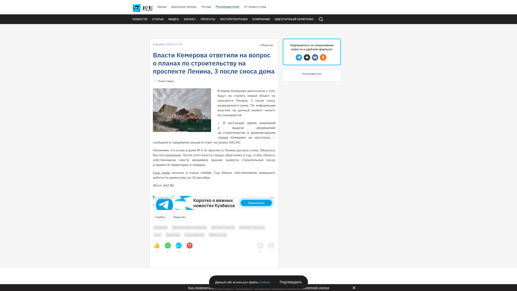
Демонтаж (173, 235)
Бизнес (190, 19)
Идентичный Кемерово (294, 19)
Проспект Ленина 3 (252, 227)
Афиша (161, 6)
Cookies (264, 282)
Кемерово (160, 227)
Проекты (208, 19)
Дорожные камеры (184, 6)
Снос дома (161, 173)
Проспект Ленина (223, 227)
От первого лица (255, 6)
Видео (173, 19)
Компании (261, 19)
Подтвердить (291, 282)
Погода (206, 6)
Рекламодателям (227, 6)
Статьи (158, 19)
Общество (179, 217)
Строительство (194, 235)
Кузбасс (161, 217)
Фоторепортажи (234, 19)
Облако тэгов (218, 235)
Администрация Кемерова (189, 227)
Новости (139, 19)
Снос (157, 235)
